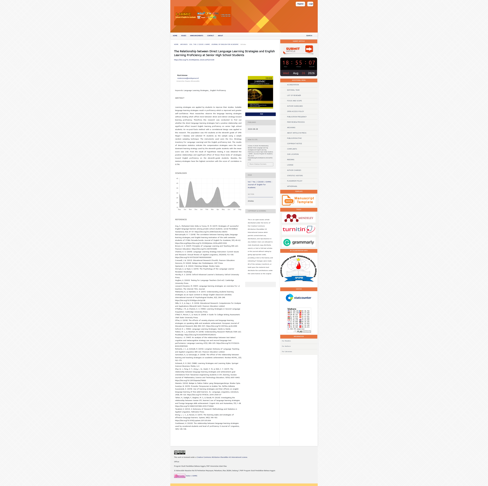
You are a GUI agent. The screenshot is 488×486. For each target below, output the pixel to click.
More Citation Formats (258, 164)
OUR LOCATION (293, 154)
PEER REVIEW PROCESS (296, 122)
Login (311, 4)
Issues (183, 35)
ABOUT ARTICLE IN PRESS (296, 133)
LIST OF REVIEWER (294, 95)
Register (301, 4)
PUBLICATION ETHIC (294, 138)
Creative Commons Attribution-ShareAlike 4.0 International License (222, 457)
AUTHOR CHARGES (294, 170)
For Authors (286, 346)
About (220, 35)
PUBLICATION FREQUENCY (297, 116)
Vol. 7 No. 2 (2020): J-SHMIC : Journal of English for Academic (214, 44)
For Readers (286, 341)
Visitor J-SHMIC (191, 475)
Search (309, 35)
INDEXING (290, 159)
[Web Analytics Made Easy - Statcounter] (179, 475)
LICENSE (290, 165)
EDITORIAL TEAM (293, 90)
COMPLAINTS (292, 149)
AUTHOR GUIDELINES (295, 106)
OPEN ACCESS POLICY (295, 111)
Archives (184, 44)
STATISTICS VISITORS (295, 175)
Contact (210, 35)
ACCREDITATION (293, 84)
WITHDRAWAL (292, 186)
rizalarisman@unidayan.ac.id (188, 78)
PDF (261, 114)
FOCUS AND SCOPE (294, 100)
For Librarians (287, 351)
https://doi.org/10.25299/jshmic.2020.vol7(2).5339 (194, 60)
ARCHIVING (291, 127)
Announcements (196, 35)
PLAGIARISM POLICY (294, 181)
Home (175, 35)
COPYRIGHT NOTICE (294, 143)
